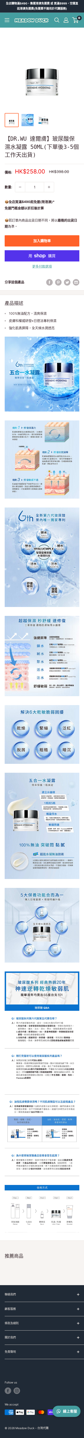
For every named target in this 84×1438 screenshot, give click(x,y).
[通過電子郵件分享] (76, 282)
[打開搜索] (57, 20)
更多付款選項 (42, 266)
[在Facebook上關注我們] (8, 1390)
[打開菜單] (7, 20)
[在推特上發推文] (67, 282)
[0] (75, 20)
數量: (8, 187)
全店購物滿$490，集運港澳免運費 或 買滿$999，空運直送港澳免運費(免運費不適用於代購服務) (42, 6)
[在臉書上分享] (49, 282)
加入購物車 (42, 241)
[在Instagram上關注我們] (17, 1390)
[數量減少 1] (20, 187)
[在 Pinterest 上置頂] (58, 282)
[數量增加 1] (49, 187)
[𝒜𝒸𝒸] (66, 20)
